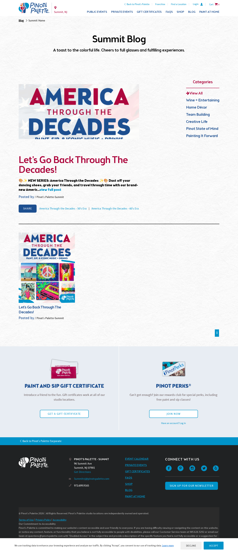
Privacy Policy (43, 520)
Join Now (174, 413)
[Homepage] (44, 462)
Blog (191, 12)
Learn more (168, 545)
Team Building (198, 114)
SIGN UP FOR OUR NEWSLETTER (191, 485)
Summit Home (36, 20)
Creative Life (197, 121)
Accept (213, 545)
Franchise (160, 4)
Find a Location (178, 4)
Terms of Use (26, 520)
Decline (191, 545)
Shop (180, 12)
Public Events (97, 12)
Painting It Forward (202, 136)
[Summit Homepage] (34, 8)
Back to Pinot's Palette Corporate (42, 441)
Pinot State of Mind (202, 128)
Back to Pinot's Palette (138, 4)
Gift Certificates (149, 12)
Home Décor (196, 107)
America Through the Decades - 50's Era (63, 208)
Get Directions (82, 472)
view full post (50, 189)
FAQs (169, 12)
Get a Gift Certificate (64, 413)
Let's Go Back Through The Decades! (73, 165)
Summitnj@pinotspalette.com (91, 478)
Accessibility (59, 520)
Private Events (122, 12)
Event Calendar (137, 459)
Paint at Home (209, 12)
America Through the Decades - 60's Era (115, 208)
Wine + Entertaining (202, 100)
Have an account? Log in (173, 423)
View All (196, 93)
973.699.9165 (81, 485)
